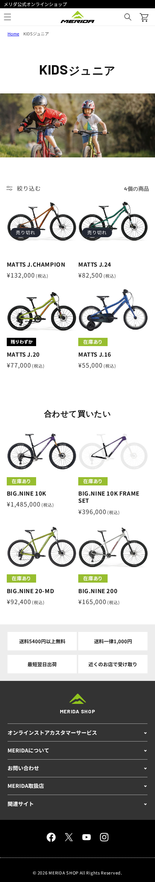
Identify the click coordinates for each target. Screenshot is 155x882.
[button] (128, 17)
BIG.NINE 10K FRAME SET (109, 497)
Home (13, 34)
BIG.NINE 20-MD (30, 591)
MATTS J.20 (23, 354)
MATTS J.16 (94, 354)
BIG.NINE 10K (26, 493)
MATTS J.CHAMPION (36, 264)
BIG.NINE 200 (97, 591)
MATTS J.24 (94, 264)
